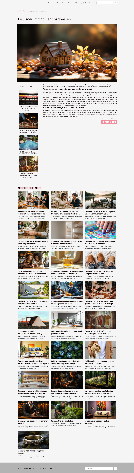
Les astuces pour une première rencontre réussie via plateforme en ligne (32, 273)
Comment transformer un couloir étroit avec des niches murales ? (67, 242)
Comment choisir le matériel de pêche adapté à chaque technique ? (100, 212)
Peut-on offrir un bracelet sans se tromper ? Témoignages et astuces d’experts (64, 213)
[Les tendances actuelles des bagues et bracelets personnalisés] (33, 230)
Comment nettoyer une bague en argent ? (31, 452)
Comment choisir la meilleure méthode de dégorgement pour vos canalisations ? (67, 303)
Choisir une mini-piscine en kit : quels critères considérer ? (28, 153)
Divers (91, 3)
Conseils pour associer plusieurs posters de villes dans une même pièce (33, 362)
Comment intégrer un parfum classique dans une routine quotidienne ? (67, 272)
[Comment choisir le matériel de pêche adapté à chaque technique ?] (100, 200)
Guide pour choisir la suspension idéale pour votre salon (67, 332)
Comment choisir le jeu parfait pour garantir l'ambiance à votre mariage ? (99, 302)
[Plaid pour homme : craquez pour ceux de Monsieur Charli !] (100, 350)
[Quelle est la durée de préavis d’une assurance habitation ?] (28, 120)
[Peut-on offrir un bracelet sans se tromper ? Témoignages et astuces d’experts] (67, 200)
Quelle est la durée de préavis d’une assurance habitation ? (28, 131)
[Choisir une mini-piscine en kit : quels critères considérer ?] (28, 142)
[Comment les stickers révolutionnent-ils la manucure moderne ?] (100, 230)
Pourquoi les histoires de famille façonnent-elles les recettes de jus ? (32, 212)
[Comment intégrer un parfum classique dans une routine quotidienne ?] (67, 260)
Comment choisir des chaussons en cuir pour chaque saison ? (99, 272)
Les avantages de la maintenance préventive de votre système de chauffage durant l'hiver (64, 393)
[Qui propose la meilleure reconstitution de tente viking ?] (33, 320)
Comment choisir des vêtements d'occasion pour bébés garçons (98, 332)
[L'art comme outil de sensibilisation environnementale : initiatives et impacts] (100, 380)
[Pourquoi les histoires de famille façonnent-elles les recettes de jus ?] (33, 200)
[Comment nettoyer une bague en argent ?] (33, 439)
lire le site (73, 96)
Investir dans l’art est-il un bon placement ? (97, 422)
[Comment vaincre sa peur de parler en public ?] (33, 409)
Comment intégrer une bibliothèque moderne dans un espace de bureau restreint (32, 393)
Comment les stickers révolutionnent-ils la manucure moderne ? (100, 242)
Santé (70, 3)
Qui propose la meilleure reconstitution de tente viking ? (30, 332)
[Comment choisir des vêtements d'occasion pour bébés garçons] (100, 320)
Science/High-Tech (80, 3)
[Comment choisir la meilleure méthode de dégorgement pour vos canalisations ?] (67, 290)
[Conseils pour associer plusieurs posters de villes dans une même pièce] (33, 350)
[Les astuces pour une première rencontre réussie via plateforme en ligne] (33, 260)
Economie (51, 3)
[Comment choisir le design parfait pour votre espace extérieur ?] (33, 290)
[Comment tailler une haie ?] (67, 409)
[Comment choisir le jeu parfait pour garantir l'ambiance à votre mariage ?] (100, 290)
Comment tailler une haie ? (62, 421)
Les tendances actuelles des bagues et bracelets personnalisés (33, 242)
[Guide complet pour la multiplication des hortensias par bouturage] (67, 350)
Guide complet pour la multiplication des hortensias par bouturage (66, 362)
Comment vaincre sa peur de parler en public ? (33, 422)
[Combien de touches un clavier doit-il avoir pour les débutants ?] (28, 97)
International (61, 3)
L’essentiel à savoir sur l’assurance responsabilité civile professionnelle (28, 175)
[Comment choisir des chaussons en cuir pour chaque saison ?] (100, 260)
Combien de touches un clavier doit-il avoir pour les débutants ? (28, 108)
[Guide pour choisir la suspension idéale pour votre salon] (67, 320)
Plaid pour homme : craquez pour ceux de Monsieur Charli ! (100, 362)
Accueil (19, 11)
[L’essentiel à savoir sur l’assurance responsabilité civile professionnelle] (28, 164)
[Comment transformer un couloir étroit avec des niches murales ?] (67, 230)
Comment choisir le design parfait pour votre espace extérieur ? (33, 302)
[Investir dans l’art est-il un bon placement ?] (100, 409)
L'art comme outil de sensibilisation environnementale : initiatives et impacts (99, 393)
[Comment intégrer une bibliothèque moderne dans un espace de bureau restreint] (33, 380)
